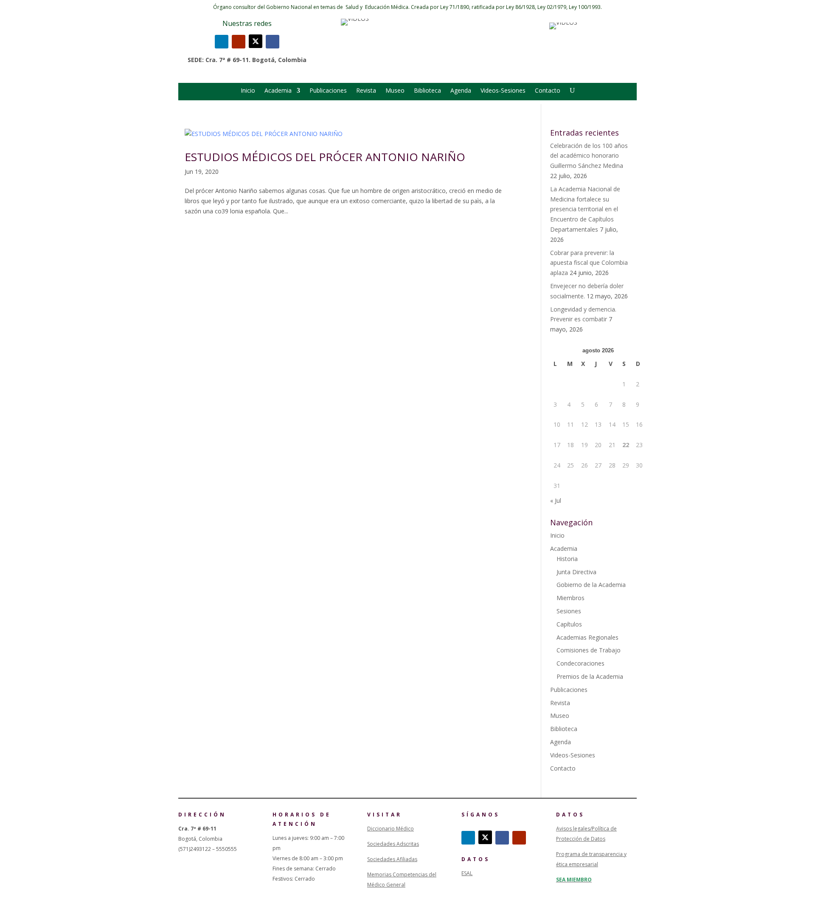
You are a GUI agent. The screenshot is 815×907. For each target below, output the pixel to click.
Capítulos (569, 624)
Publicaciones (328, 91)
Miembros (570, 598)
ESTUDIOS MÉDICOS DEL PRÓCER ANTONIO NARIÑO (325, 156)
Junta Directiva (576, 572)
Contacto (547, 91)
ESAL (466, 873)
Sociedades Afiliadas (392, 859)
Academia (278, 91)
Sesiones (568, 611)
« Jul (555, 500)
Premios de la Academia (589, 676)
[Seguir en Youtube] (238, 41)
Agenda (460, 91)
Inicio (248, 91)
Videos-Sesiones (503, 91)
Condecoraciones (580, 663)
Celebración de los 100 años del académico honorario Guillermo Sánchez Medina (589, 156)
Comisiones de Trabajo (588, 650)
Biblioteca (427, 91)
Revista (366, 91)
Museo (395, 91)
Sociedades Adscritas (393, 843)
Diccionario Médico (390, 828)
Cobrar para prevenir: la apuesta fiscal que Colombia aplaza (589, 263)
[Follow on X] (255, 41)
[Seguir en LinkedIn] (221, 41)
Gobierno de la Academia (591, 585)
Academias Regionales (587, 637)
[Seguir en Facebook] (272, 41)
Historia (567, 559)
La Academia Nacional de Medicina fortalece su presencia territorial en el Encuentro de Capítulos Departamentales (585, 209)
